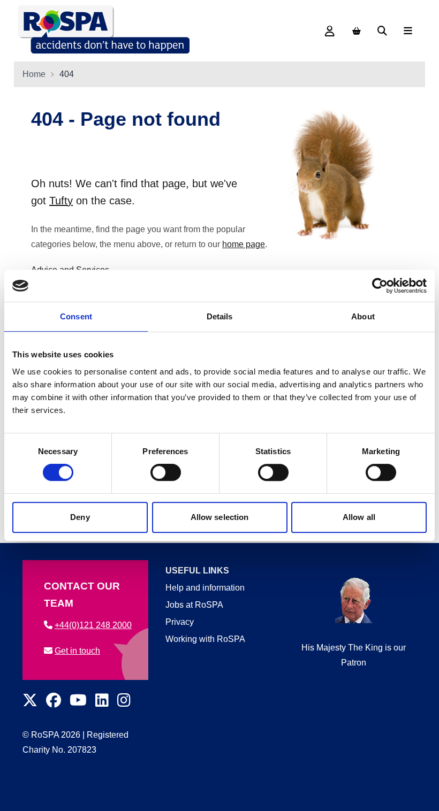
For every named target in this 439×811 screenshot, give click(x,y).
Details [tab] (220, 316)
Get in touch (77, 650)
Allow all (359, 517)
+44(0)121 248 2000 (93, 625)
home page (243, 244)
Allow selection (220, 517)
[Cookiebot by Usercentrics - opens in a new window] (380, 286)
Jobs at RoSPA (194, 604)
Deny (79, 517)
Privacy (179, 621)
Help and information (205, 587)
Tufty (61, 200)
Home (34, 74)
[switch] (165, 472)
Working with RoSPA (205, 639)
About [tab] (363, 316)
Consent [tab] (76, 316)
